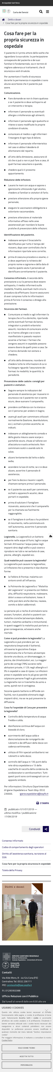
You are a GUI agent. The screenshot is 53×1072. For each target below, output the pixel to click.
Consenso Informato (12, 840)
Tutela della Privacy (12, 870)
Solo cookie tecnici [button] (26, 1047)
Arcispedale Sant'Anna (11, 3)
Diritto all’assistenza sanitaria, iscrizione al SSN (24, 855)
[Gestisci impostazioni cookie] (50, 536)
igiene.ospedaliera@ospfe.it (34, 794)
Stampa (44, 803)
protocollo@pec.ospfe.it (19, 985)
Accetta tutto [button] (26, 1056)
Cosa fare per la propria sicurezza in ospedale (26, 864)
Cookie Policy (7, 1040)
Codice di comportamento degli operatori (23, 847)
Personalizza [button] (26, 1065)
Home (4, 19)
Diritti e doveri (14, 19)
